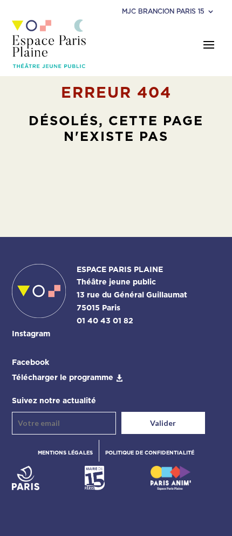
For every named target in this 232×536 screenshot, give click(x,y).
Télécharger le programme (62, 378)
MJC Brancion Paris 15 (163, 11)
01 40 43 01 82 (105, 321)
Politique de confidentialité (149, 453)
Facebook (30, 363)
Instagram (31, 334)
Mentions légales (65, 453)
